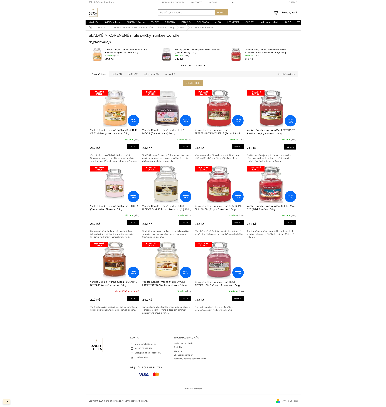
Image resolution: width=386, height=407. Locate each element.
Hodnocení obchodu (173, 2)
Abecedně (170, 74)
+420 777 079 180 (143, 348)
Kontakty (196, 2)
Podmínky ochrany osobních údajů (190, 358)
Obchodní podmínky (183, 354)
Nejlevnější (117, 74)
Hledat (221, 12)
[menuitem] (93, 22)
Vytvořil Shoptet (290, 400)
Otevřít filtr (193, 83)
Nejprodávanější (151, 74)
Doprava (212, 2)
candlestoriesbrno (143, 357)
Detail (133, 146)
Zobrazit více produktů (191, 65)
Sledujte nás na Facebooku (148, 352)
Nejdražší (132, 74)
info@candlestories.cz (145, 344)
